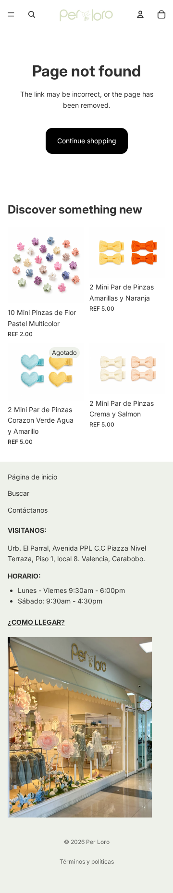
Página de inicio (32, 477)
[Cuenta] (140, 14)
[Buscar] (31, 14)
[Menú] (11, 14)
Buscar (18, 494)
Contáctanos (28, 510)
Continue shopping (86, 141)
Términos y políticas (87, 861)
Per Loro (98, 841)
